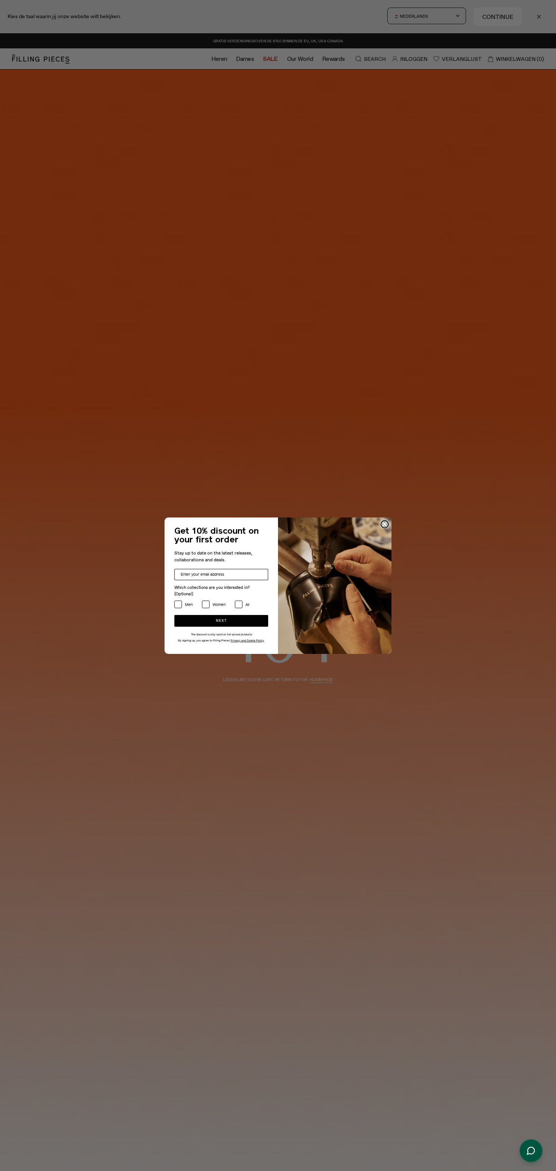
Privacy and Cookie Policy (247, 641)
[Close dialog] (384, 524)
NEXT (221, 620)
